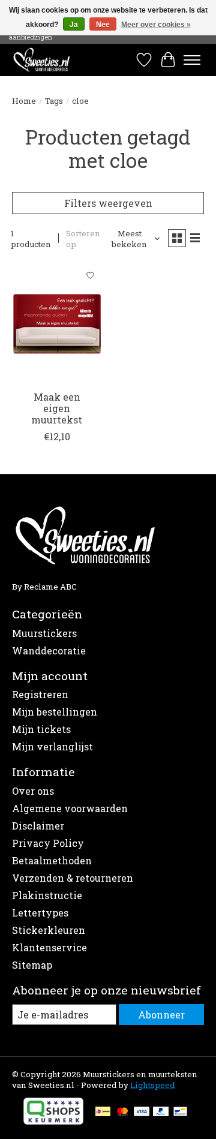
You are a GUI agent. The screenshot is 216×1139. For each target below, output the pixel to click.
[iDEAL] (102, 1113)
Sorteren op (83, 239)
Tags (54, 100)
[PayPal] (161, 1113)
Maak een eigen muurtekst (56, 408)
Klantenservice (49, 947)
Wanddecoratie (49, 650)
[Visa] (141, 1113)
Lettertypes (40, 912)
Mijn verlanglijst (52, 746)
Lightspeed (152, 1085)
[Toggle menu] (192, 60)
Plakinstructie (47, 895)
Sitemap (32, 964)
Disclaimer (38, 825)
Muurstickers (44, 633)
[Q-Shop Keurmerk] (53, 1120)
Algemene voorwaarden (70, 808)
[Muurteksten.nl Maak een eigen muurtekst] (57, 323)
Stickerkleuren (48, 930)
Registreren (40, 694)
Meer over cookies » (156, 24)
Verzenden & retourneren (72, 877)
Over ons (33, 791)
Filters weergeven (108, 203)
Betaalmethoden (52, 860)
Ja (74, 24)
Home (24, 100)
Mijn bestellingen (54, 711)
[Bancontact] (180, 1113)
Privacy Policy (48, 843)
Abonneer (161, 1014)
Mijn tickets (41, 729)
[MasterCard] (122, 1113)
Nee (103, 24)
